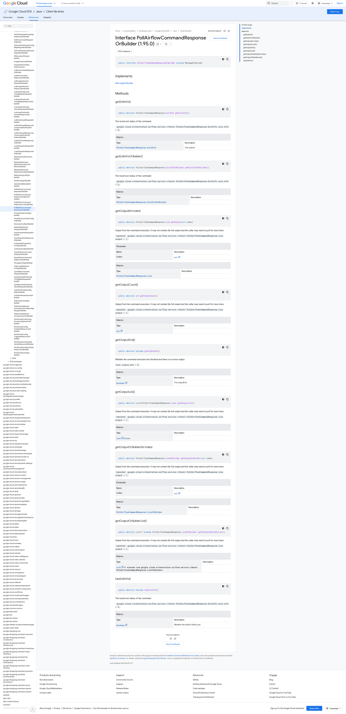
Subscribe (314, 708)
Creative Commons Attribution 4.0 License (183, 656)
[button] (17, 358)
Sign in (340, 3)
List (118, 438)
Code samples (199, 688)
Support (119, 684)
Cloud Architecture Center (204, 693)
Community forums (124, 680)
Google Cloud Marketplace (51, 688)
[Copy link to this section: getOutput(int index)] (143, 211)
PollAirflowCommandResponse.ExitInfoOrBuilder (141, 202)
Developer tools (145, 31)
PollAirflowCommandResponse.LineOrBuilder (139, 512)
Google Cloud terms (82, 708)
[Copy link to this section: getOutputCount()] (140, 285)
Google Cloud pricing (48, 684)
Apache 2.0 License (117, 658)
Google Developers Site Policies (153, 658)
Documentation (130, 31)
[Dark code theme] (223, 59)
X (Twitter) (274, 688)
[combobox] (279, 3)
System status (122, 693)
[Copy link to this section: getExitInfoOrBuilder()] (145, 156)
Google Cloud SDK (20, 11)
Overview (7, 17)
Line (127, 438)
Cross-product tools (70, 3)
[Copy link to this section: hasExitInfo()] (133, 579)
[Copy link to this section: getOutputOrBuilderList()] (149, 521)
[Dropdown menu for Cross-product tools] (83, 3)
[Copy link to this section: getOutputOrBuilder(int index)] (155, 447)
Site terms (67, 708)
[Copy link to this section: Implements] (135, 76)
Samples (47, 17)
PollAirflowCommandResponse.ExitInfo (136, 147)
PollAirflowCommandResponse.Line (134, 276)
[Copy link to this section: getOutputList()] (137, 392)
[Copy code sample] (227, 59)
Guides (20, 17)
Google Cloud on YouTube (280, 693)
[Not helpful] (229, 31)
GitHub (196, 680)
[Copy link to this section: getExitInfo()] (133, 102)
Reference (34, 17)
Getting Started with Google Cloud (207, 684)
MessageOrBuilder (124, 83)
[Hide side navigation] (32, 709)
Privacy (57, 708)
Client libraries (55, 11)
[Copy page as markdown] (166, 44)
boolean (120, 383)
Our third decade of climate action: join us (111, 708)
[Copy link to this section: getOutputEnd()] (137, 340)
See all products (46, 680)
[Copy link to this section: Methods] (132, 93)
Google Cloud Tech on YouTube (282, 697)
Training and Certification (203, 697)
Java (39, 11)
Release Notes (122, 688)
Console (303, 3)
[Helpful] (225, 31)
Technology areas (44, 3)
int (175, 257)
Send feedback (220, 38)
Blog (271, 680)
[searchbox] (18, 26)
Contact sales (45, 693)
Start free (335, 11)
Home (117, 31)
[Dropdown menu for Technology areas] (55, 3)
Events (272, 684)
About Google (45, 708)
